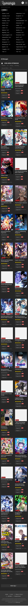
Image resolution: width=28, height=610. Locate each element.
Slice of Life (20, 44)
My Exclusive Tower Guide (6, 394)
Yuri (18, 51)
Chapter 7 (18, 93)
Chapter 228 (18, 324)
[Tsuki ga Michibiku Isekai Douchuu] (21, 137)
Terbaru (4, 65)
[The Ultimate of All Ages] (7, 193)
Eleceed (17, 541)
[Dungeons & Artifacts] (21, 503)
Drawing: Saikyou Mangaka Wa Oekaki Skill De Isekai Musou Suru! (6, 572)
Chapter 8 (18, 90)
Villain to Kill (4, 175)
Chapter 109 (4, 265)
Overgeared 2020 (20, 340)
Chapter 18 (4, 463)
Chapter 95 (18, 152)
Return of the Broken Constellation (7, 260)
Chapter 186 (18, 403)
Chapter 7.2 (18, 430)
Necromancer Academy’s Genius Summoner (6, 371)
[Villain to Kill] (7, 166)
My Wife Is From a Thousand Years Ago (21, 316)
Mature (5, 30)
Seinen (5, 39)
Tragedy (5, 49)
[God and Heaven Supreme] (7, 222)
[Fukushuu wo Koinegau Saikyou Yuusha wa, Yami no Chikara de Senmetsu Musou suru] (7, 532)
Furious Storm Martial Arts (5, 513)
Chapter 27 (18, 461)
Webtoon (20, 49)
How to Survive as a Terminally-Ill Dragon (21, 456)
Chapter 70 (18, 239)
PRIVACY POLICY (19, 594)
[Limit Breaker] (21, 360)
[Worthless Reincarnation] (7, 137)
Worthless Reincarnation (5, 147)
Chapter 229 (18, 321)
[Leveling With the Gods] (21, 108)
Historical (20, 23)
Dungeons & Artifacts (18, 513)
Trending (16, 65)
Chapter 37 (4, 289)
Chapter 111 (18, 126)
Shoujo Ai (6, 42)
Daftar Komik (7, 7)
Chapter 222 (4, 97)
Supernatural (21, 47)
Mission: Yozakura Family (6, 90)
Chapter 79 (4, 432)
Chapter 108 (4, 268)
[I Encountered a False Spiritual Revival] (21, 77)
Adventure (20, 13)
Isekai (19, 25)
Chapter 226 (18, 347)
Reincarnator (19, 289)
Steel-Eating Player (6, 284)
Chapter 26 (18, 463)
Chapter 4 (4, 237)
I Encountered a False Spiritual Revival (19, 86)
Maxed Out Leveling (6, 118)
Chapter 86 (4, 547)
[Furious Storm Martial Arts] (7, 503)
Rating (11, 65)
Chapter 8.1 (18, 428)
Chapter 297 (4, 211)
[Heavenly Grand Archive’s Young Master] (21, 474)
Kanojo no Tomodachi (4, 427)
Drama (5, 18)
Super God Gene (19, 260)
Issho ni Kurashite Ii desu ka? (6, 456)
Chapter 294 (18, 545)
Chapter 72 (4, 346)
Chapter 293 (18, 548)
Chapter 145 (4, 182)
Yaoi (4, 51)
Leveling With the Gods (20, 118)
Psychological (7, 35)
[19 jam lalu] (8, 401)
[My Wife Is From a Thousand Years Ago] (21, 306)
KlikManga (18, 602)
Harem (5, 23)
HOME (6, 594)
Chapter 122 (18, 207)
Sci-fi (19, 37)
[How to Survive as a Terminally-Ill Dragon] (21, 446)
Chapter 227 (18, 345)
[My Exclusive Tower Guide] (7, 386)
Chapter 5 (4, 154)
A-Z (7, 65)
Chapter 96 (4, 375)
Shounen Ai (6, 44)
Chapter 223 (4, 95)
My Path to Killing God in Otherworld (6, 341)
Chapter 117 (4, 321)
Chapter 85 (4, 549)
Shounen (20, 42)
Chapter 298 (4, 208)
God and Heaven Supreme (5, 232)
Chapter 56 (4, 124)
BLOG (11, 594)
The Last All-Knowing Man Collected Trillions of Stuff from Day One (21, 173)
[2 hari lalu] (8, 154)
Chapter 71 (18, 237)
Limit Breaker (18, 369)
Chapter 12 (18, 574)
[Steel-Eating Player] (7, 277)
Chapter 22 (18, 295)
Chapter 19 (4, 461)
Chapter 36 (4, 291)
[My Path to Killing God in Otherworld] (7, 333)
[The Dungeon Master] (21, 193)
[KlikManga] (8, 2)
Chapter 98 (4, 578)
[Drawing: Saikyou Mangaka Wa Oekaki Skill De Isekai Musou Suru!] (7, 560)
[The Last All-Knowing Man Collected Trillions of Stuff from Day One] (21, 163)
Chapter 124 (18, 264)
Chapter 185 (18, 406)
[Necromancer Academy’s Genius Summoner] (7, 360)
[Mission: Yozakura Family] (7, 79)
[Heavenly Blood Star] (7, 472)
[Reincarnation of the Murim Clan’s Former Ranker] (7, 306)
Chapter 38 (4, 518)
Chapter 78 (4, 434)
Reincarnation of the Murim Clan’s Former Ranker (7, 317)
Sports (5, 47)
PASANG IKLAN (17, 596)
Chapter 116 (4, 324)
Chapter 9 (4, 399)
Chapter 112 (18, 123)
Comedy (6, 16)
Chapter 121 (18, 209)
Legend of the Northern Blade (19, 398)
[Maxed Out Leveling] (7, 108)
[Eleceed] (21, 532)
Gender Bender (21, 20)
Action (5, 13)
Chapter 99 (4, 575)
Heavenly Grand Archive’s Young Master (19, 485)
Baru (11, 68)
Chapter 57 (4, 122)
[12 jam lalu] (8, 575)
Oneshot (20, 32)
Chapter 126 (18, 376)
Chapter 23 (18, 293)
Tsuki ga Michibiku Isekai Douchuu (20, 147)
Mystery (5, 32)
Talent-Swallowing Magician (20, 232)
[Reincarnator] (21, 279)
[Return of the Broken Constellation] (7, 250)
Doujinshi (19, 16)
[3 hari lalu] (8, 291)
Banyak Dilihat (5, 68)
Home (2, 7)
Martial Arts (20, 27)
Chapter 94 (18, 154)
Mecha (19, 30)
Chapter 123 (18, 267)
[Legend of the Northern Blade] (21, 388)
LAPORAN (10, 596)
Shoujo (19, 39)
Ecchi (19, 18)
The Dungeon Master (21, 203)
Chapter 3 (4, 239)
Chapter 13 (18, 571)
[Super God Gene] (21, 250)
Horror (5, 25)
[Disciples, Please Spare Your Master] (21, 558)
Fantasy (6, 20)
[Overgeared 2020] (21, 333)
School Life (6, 37)
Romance (20, 35)
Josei (5, 27)
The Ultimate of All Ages (6, 203)
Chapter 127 (18, 373)
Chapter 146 (4, 179)
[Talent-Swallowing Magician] (21, 222)
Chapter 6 (4, 152)
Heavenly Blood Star (6, 480)
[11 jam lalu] (9, 94)
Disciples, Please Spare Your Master (20, 566)
